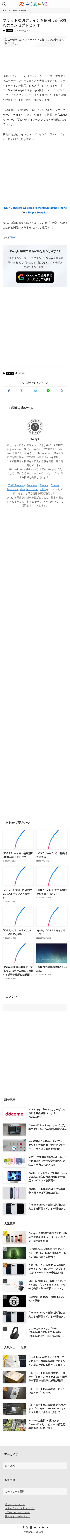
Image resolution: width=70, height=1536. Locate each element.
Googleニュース (29, 489)
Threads (44, 485)
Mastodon (12, 489)
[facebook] (23, 1527)
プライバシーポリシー (17, 1512)
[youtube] (35, 1527)
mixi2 (43, 489)
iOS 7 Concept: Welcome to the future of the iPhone (35, 207)
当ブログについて (15, 1504)
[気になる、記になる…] (35, 4)
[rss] (42, 1527)
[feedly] (38, 1527)
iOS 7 (21, 373)
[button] (9, 391)
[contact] (46, 1527)
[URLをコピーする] (61, 391)
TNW (12, 237)
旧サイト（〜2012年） (17, 1516)
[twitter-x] (27, 1527)
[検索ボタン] (4, 4)
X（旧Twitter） (16, 485)
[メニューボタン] (66, 4)
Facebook (32, 485)
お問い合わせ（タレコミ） (20, 1508)
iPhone (9, 31)
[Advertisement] (35, 60)
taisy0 (35, 439)
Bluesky (55, 485)
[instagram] (31, 1527)
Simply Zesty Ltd (38, 212)
